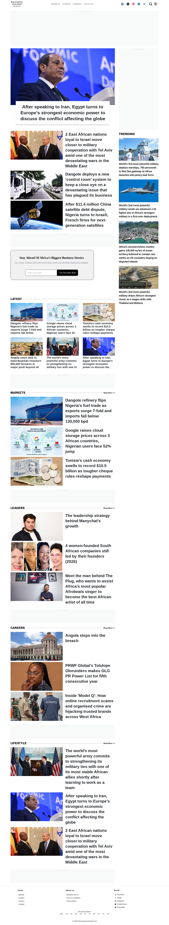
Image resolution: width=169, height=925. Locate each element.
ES (81, 914)
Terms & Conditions (73, 898)
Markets (55, 4)
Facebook (120, 895)
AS (67, 914)
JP (89, 914)
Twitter (119, 898)
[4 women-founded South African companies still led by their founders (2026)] (63, 556)
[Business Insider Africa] (18, 4)
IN (85, 914)
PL (103, 914)
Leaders (66, 4)
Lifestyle (89, 4)
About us (70, 890)
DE (76, 914)
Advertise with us (72, 895)
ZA (108, 914)
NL (99, 914)
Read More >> (109, 393)
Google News (122, 904)
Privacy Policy (71, 901)
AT (71, 914)
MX (94, 914)
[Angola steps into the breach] (63, 646)
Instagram (120, 901)
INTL (61, 914)
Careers (77, 4)
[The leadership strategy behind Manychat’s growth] (63, 526)
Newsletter (121, 907)
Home (20, 890)
